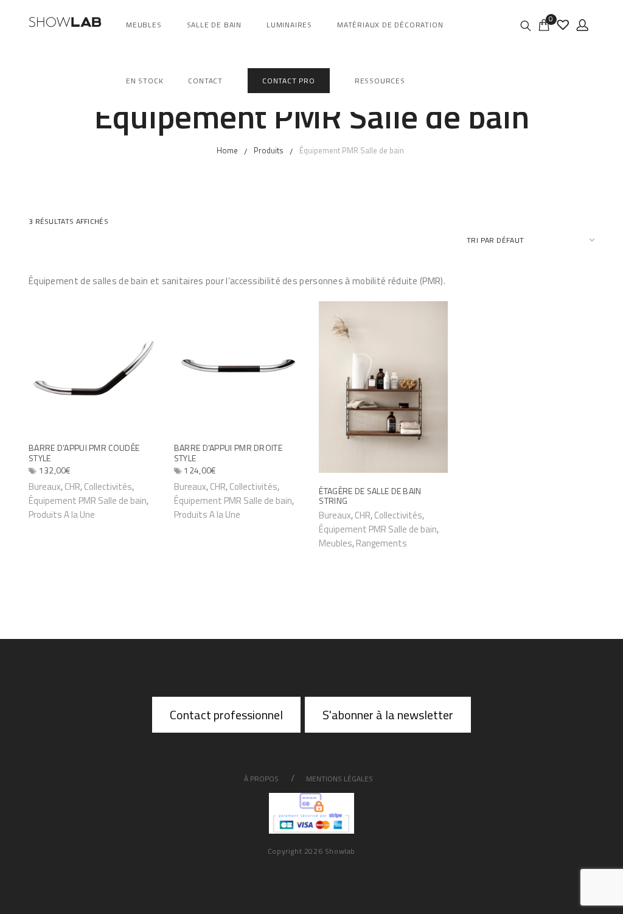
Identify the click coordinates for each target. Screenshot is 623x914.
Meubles (144, 24)
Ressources (380, 80)
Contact (205, 80)
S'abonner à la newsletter (387, 714)
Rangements (381, 543)
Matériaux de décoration (390, 24)
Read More (345, 514)
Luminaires (289, 24)
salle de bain (214, 24)
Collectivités (108, 487)
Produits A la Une (62, 515)
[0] (543, 24)
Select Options (63, 486)
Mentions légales (339, 778)
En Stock (144, 80)
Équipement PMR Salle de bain (88, 501)
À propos (261, 778)
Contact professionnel (226, 714)
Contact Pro (288, 80)
